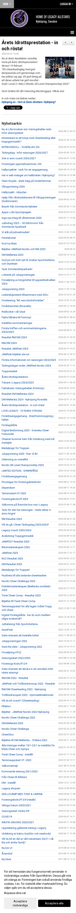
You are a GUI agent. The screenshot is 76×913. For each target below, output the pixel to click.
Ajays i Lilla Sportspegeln (16, 212)
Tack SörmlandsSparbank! (17, 269)
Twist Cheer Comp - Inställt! (17, 754)
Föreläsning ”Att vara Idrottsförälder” (23, 300)
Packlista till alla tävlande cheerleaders (24, 575)
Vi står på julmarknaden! (16, 232)
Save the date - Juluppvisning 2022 (22, 646)
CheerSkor (8, 734)
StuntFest (7, 629)
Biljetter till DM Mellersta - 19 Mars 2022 (24, 740)
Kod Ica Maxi (9, 243)
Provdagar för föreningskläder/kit (21, 482)
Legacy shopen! (11, 788)
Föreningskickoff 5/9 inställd (18, 799)
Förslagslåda (9, 425)
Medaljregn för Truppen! (16, 569)
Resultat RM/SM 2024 (14, 337)
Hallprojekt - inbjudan (14, 192)
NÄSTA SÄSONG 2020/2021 (18, 822)
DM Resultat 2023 (12, 564)
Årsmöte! (7, 853)
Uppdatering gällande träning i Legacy (24, 827)
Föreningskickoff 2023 (15, 498)
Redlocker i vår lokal (13, 311)
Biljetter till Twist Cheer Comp (18, 601)
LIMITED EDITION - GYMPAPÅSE (20, 470)
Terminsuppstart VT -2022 (16, 760)
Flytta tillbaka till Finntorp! (16, 317)
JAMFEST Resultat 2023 (15, 541)
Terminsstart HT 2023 (14, 493)
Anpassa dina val (15, 893)
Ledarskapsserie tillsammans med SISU (25, 294)
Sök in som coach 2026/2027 (19, 158)
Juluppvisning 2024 (13, 289)
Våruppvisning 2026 (13, 186)
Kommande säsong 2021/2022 (20, 771)
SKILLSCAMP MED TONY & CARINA (22, 794)
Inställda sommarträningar (17, 323)
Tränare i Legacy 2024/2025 (18, 382)
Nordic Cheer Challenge (15, 728)
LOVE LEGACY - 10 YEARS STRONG (22, 410)
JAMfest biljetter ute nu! (15, 354)
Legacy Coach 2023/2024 (16, 530)
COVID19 (7, 816)
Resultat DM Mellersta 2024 (17, 393)
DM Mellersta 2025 (12, 254)
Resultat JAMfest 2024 (15, 348)
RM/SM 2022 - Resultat (15, 678)
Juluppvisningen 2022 (14, 641)
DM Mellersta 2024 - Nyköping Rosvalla (24, 399)
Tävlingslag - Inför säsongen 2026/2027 (25, 152)
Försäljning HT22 (11, 652)
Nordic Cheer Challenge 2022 (18, 717)
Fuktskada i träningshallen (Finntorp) (23, 388)
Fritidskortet (9, 237)
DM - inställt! (9, 782)
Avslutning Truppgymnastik (18, 535)
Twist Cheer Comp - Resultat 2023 (21, 595)
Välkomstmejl (10, 765)
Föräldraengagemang (14, 476)
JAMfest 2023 (10, 552)
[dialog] (38, 888)
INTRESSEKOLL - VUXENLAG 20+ (21, 147)
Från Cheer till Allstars (14, 777)
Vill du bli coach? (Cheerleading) (20, 700)
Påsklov (6, 706)
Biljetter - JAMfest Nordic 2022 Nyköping (25, 711)
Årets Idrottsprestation (15, 376)
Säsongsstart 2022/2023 (16, 658)
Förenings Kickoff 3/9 (14, 663)
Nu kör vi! (7, 847)
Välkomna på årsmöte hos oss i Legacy (25, 504)
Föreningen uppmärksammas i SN (21, 163)
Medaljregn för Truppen (15, 448)
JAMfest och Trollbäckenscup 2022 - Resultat (28, 683)
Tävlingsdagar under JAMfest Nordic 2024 (26, 365)
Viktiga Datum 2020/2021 (16, 805)
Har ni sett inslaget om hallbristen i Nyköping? (28, 175)
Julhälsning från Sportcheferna (20, 624)
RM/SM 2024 (9, 342)
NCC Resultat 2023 (12, 558)
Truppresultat (9, 371)
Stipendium (8, 487)
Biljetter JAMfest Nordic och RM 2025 (23, 249)
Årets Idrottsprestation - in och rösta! (23, 405)
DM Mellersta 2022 (12, 723)
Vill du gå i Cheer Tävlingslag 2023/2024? (25, 524)
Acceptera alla (54, 903)
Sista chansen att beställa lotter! (20, 635)
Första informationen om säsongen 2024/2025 (29, 359)
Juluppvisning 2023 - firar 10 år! (20, 453)
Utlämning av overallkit (15, 459)
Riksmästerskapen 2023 (16, 547)
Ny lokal (6, 859)
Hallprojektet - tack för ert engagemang (25, 169)
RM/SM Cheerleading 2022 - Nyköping (24, 689)
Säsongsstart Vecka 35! (15, 810)
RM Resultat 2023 (12, 518)
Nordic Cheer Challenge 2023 (18, 581)
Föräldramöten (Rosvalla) (16, 306)
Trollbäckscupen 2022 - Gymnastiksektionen (28, 694)
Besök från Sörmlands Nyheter (19, 206)
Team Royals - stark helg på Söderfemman (26, 180)
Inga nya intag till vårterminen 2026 (22, 217)
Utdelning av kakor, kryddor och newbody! (26, 833)
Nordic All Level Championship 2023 (23, 465)
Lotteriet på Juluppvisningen (18, 274)
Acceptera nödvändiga (20, 903)
